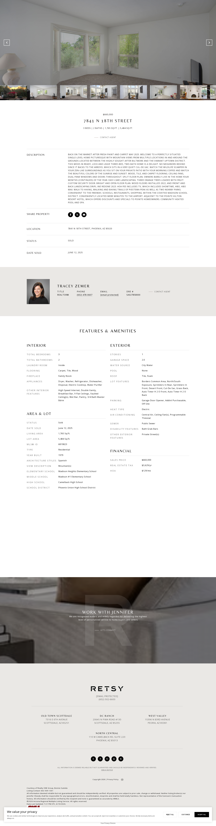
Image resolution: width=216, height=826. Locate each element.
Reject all (170, 814)
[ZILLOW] (114, 758)
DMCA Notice (107, 770)
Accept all (202, 814)
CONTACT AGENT (162, 292)
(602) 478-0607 (84, 294)
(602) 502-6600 (107, 699)
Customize (186, 814)
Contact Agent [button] (108, 137)
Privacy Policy (112, 779)
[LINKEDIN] (107, 758)
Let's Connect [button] (108, 630)
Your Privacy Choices (108, 823)
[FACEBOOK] (100, 758)
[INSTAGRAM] (93, 758)
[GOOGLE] (120, 758)
